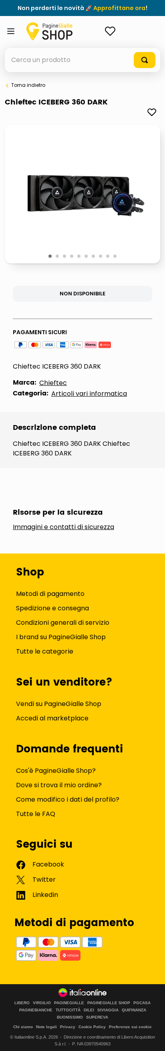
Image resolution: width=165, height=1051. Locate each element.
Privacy (67, 1027)
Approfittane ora (119, 8)
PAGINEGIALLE (69, 1003)
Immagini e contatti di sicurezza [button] (63, 527)
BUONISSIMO (70, 1017)
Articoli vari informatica (89, 393)
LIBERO (22, 1003)
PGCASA (142, 1003)
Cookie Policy (92, 1027)
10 (115, 256)
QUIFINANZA (134, 1010)
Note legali (46, 1027)
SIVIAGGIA (108, 1010)
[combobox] (82, 60)
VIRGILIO (42, 1003)
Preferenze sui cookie (130, 1027)
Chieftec (53, 382)
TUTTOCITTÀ (68, 1010)
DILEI (89, 1010)
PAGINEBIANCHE (35, 1010)
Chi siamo (23, 1027)
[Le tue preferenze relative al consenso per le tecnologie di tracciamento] (151, 1037)
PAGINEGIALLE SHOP (108, 1003)
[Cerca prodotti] (144, 60)
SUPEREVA (97, 1017)
